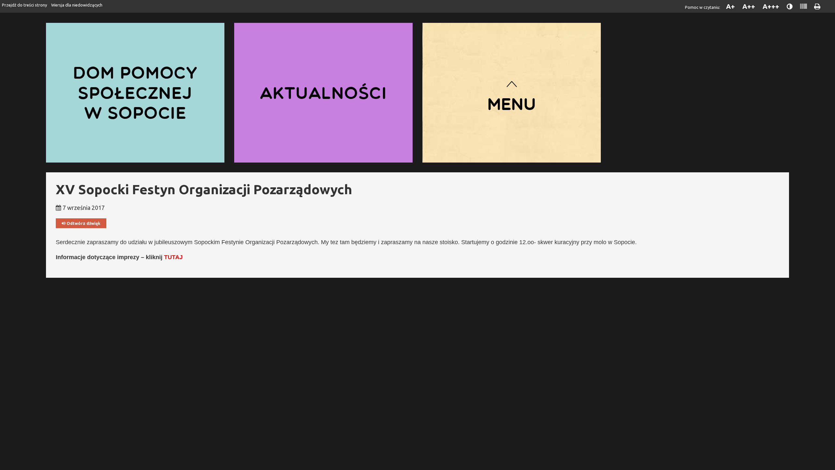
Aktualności (323, 92)
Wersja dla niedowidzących (76, 5)
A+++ (771, 6)
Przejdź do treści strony (24, 5)
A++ (748, 6)
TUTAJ (173, 257)
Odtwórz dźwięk (83, 223)
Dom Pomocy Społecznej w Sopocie (135, 92)
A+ (730, 6)
